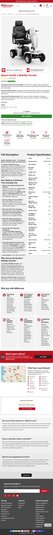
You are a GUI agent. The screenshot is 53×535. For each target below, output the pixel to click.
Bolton (31, 378)
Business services (6, 505)
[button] (47, 5)
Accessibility (39, 524)
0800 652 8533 (10, 359)
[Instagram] (13, 495)
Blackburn (32, 377)
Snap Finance (39, 516)
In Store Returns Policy (7, 518)
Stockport (32, 388)
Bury (30, 380)
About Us (21, 505)
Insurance (4, 516)
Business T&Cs (40, 505)
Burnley (43, 378)
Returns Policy (40, 509)
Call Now (43, 357)
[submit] (35, 6)
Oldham (31, 383)
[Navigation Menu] (51, 6)
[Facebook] (5, 495)
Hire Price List (5, 514)
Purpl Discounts (40, 518)
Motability (4, 509)
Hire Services (5, 512)
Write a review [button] (27, 408)
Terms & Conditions (41, 503)
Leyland (31, 382)
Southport (44, 385)
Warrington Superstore (44, 389)
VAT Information (5, 507)
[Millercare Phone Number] (44, 5)
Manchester (44, 382)
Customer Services (6, 503)
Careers (3, 520)
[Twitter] (9, 495)
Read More (4, 102)
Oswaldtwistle (45, 383)
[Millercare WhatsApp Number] (41, 5)
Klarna (37, 514)
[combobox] (26, 6)
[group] (26, 41)
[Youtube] (17, 495)
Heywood (44, 380)
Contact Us (26, 475)
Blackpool (44, 377)
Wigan (31, 392)
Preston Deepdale (32, 386)
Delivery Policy (40, 507)
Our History (21, 503)
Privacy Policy (40, 520)
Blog (19, 507)
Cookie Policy (40, 522)
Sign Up (44, 491)
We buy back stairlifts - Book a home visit (26, 1)
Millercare (24, 533)
